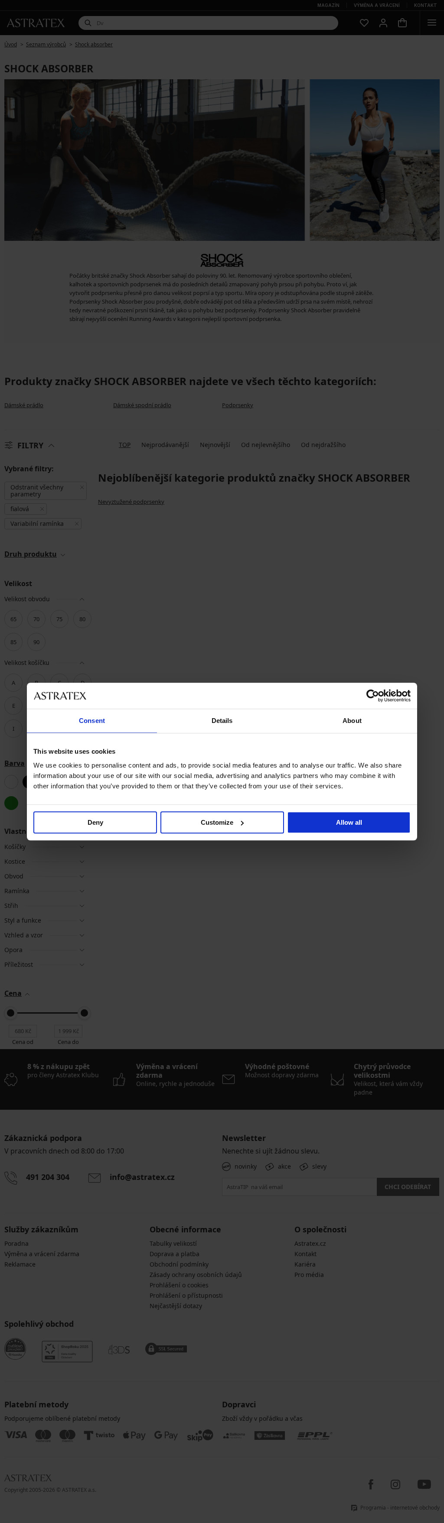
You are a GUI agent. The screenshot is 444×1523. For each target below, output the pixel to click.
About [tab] (352, 720)
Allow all (349, 822)
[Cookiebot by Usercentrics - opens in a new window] (373, 695)
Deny (95, 822)
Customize (217, 822)
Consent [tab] (92, 720)
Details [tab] (222, 720)
